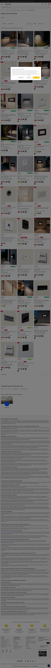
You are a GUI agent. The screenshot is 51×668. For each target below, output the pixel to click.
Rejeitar (29, 77)
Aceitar (36, 77)
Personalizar (21, 77)
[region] (26, 73)
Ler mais (29, 74)
